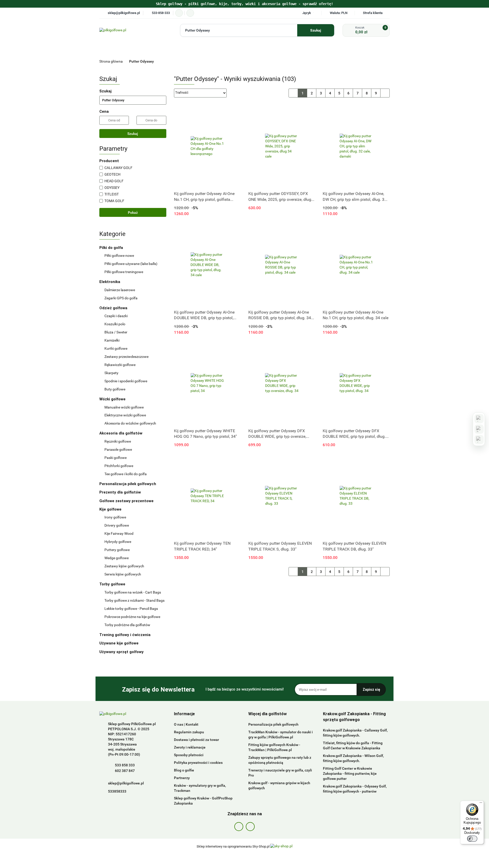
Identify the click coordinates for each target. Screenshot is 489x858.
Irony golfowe (115, 517)
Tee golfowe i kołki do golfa (125, 474)
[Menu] (481, 804)
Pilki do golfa (111, 247)
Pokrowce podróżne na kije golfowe (132, 617)
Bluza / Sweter (115, 332)
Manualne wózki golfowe (124, 407)
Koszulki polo (114, 324)
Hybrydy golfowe (117, 542)
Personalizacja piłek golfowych (127, 484)
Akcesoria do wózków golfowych (130, 423)
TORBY (260, 49)
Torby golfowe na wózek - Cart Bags (132, 592)
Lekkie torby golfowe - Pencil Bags (131, 609)
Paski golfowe (115, 458)
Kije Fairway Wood (118, 533)
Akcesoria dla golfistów (121, 433)
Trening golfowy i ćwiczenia (125, 634)
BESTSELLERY (244, 61)
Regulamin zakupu (189, 732)
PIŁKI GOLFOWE (177, 49)
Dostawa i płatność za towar (196, 740)
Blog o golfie (184, 770)
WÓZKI (235, 49)
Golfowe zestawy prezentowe (126, 501)
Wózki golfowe (113, 399)
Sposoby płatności (188, 755)
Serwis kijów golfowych (122, 574)
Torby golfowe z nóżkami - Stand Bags (134, 600)
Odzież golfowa (113, 308)
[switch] (472, 839)
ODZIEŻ (311, 49)
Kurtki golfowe (115, 348)
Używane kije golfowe (119, 643)
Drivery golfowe (116, 525)
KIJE (284, 49)
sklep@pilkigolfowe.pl (126, 783)
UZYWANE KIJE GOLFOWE (326, 61)
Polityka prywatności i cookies (198, 763)
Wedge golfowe (116, 558)
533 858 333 (125, 765)
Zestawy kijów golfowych (124, 566)
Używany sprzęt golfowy (122, 652)
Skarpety (111, 373)
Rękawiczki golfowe (119, 365)
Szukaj (132, 134)
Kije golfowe (111, 509)
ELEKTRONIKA (208, 49)
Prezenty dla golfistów (120, 492)
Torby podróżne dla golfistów (127, 625)
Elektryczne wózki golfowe (125, 415)
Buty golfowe (114, 389)
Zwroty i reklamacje (190, 747)
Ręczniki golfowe (117, 441)
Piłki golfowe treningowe (123, 272)
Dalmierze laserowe (119, 290)
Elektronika (110, 281)
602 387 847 (125, 771)
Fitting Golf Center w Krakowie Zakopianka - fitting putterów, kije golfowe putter (350, 773)
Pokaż (133, 212)
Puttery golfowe (117, 550)
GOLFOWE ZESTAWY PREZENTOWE (201, 61)
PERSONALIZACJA (373, 49)
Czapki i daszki (116, 316)
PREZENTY (160, 61)
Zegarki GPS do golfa (121, 298)
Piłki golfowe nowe (119, 256)
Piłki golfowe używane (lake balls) (130, 264)
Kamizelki (111, 340)
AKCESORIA (341, 49)
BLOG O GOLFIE (286, 61)
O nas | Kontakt (186, 724)
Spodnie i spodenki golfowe (125, 381)
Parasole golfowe (118, 449)
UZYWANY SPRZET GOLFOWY (367, 61)
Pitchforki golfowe (118, 466)
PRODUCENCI (146, 49)
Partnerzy (182, 778)
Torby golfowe (112, 584)
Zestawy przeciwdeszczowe (126, 357)
